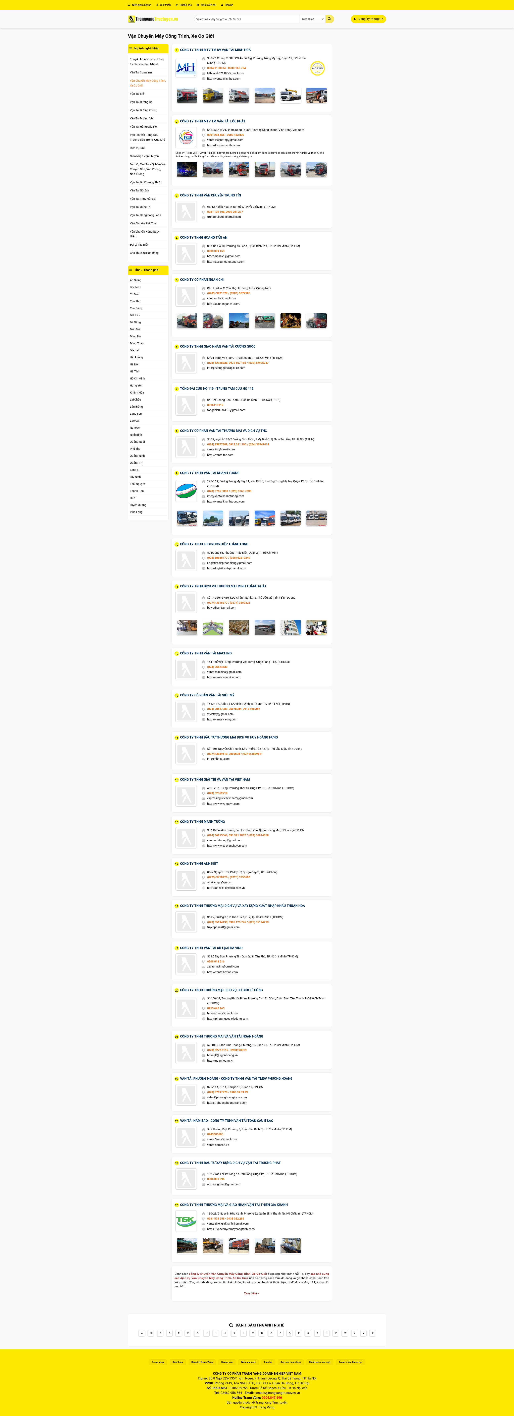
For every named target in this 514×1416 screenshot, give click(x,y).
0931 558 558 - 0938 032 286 (225, 1218)
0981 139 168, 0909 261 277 (225, 211)
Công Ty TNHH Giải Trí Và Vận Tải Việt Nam (215, 779)
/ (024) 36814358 (258, 835)
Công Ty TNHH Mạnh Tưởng (202, 822)
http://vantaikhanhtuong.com (226, 501)
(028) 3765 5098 (217, 491)
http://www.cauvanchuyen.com (227, 845)
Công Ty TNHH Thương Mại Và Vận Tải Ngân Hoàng (221, 1036)
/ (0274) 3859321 (239, 602)
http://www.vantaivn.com (223, 803)
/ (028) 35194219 (258, 922)
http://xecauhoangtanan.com (225, 261)
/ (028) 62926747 (258, 362)
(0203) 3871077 (217, 293)
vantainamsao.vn (218, 1144)
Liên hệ (228, 4)
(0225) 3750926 (217, 877)
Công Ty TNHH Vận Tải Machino (206, 653)
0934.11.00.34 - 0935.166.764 (226, 68)
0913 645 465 (215, 1008)
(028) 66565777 (217, 557)
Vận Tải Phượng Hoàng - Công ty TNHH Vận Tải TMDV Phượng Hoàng (236, 1078)
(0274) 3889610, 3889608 (223, 753)
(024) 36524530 (217, 666)
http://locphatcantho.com (223, 145)
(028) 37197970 (217, 1092)
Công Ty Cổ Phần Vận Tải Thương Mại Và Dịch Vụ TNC (223, 431)
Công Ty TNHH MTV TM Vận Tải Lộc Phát (212, 121)
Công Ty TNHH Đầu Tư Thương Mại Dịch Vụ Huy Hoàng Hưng (229, 737)
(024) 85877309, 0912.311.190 (226, 444)
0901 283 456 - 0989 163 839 (225, 134)
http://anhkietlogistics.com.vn (226, 887)
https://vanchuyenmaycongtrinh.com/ (231, 1229)
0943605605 (215, 1134)
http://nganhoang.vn (220, 1060)
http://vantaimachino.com (223, 677)
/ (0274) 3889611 (252, 753)
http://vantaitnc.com (220, 455)
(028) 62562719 (217, 793)
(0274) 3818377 (217, 602)
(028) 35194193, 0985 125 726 (226, 922)
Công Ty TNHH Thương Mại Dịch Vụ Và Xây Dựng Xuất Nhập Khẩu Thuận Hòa (242, 906)
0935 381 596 (215, 1179)
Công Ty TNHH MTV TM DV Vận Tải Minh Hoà (215, 50)
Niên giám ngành (141, 4)
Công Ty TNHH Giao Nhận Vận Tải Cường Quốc (217, 346)
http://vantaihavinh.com (222, 972)
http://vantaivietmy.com (222, 719)
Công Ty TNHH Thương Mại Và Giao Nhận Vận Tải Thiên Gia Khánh (234, 1205)
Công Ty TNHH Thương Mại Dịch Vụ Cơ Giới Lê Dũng (221, 990)
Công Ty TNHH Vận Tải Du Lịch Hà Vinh (211, 948)
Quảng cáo (185, 4)
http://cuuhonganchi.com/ (224, 303)
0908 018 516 (215, 961)
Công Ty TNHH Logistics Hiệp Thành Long (214, 544)
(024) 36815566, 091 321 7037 (226, 835)
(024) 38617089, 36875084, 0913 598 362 (233, 708)
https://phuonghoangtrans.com (227, 1102)
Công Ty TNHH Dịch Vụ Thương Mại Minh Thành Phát (223, 586)
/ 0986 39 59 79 (238, 1092)
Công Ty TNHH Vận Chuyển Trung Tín (210, 195)
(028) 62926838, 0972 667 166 (226, 362)
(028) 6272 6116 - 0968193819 (227, 1050)
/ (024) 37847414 (258, 444)
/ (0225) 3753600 (239, 877)
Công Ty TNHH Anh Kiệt (199, 864)
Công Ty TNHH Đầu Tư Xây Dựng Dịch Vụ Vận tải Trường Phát (230, 1163)
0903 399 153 (215, 251)
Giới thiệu (165, 4)
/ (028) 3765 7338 (240, 491)
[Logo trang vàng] (153, 19)
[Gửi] (330, 19)
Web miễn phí (208, 4)
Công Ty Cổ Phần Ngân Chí (202, 280)
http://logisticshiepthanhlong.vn (227, 568)
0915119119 (215, 405)
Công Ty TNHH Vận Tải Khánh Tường (210, 473)
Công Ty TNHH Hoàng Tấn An (203, 237)
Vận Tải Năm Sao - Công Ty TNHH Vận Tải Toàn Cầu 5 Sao (226, 1121)
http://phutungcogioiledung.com (227, 1018)
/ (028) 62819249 (239, 557)
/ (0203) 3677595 (239, 293)
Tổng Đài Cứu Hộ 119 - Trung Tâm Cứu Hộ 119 (216, 389)
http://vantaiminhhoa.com (223, 78)
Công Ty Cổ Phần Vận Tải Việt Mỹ (207, 695)
